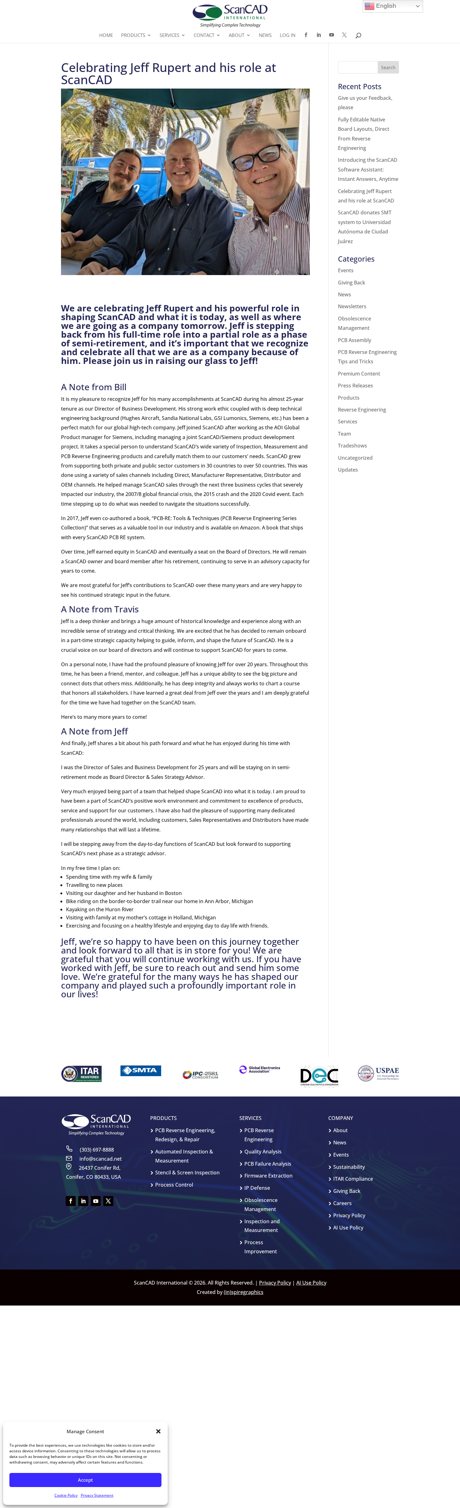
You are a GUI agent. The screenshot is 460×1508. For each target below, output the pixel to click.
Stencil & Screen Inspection (187, 1172)
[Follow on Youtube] (96, 1201)
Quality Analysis (263, 1151)
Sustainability (349, 1166)
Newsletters (352, 306)
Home (106, 35)
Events (346, 270)
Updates (348, 469)
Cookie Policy (66, 1495)
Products (349, 397)
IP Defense (257, 1187)
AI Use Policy (348, 1227)
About (340, 1130)
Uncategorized (355, 457)
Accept (85, 1480)
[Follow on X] (108, 1201)
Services (347, 421)
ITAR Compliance (353, 1178)
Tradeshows (352, 445)
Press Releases (355, 385)
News (265, 35)
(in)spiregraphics (243, 1292)
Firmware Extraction (268, 1175)
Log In (287, 35)
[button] (158, 1431)
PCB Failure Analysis (267, 1163)
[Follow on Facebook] (71, 1201)
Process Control (174, 1184)
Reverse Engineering (362, 409)
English (385, 6)
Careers (342, 1203)
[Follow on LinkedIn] (83, 1201)
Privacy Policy (349, 1215)
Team (344, 433)
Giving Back (351, 282)
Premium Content (359, 373)
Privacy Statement (97, 1495)
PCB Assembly (354, 340)
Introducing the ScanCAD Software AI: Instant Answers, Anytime (368, 169)
